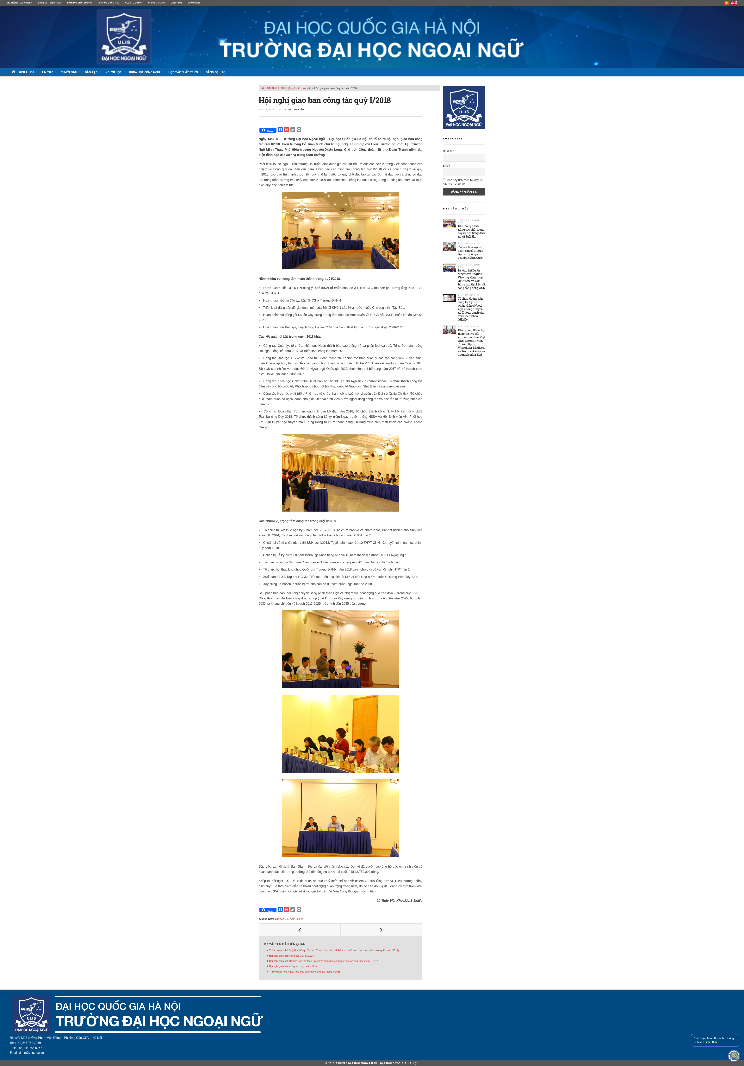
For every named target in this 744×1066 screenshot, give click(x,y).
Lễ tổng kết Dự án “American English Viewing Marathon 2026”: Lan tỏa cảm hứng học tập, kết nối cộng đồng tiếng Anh (471, 279)
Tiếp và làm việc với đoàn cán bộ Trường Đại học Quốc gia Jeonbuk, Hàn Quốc (470, 252)
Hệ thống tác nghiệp (19, 3)
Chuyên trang (156, 3)
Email (446, 165)
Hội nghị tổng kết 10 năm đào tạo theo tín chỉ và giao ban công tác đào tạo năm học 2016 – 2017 (323, 961)
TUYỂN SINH (69, 72)
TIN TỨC (47, 72)
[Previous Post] (300, 930)
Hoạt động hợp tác (469, 221)
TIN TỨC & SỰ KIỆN (279, 88)
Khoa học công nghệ (145, 72)
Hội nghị (289, 918)
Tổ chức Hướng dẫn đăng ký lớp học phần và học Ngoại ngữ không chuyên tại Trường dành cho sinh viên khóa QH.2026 (471, 309)
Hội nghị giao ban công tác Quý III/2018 (291, 955)
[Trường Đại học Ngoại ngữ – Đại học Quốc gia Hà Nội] (372, 37)
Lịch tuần (176, 3)
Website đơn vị (133, 3)
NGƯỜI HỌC (113, 72)
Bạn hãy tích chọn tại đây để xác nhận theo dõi (463, 181)
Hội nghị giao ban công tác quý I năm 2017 (293, 966)
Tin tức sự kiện (302, 88)
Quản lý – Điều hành (50, 3)
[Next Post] (381, 930)
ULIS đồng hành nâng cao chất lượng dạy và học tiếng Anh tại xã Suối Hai (471, 231)
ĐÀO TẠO (91, 72)
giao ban (279, 918)
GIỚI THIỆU (26, 72)
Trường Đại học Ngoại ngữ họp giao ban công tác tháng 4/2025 (304, 971)
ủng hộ (299, 918)
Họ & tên (448, 151)
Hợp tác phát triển (183, 72)
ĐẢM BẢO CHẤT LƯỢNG (79, 3)
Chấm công (194, 3)
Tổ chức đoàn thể (108, 3)
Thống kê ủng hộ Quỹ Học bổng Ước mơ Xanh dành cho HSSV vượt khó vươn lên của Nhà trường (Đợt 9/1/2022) (334, 950)
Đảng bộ (212, 72)
